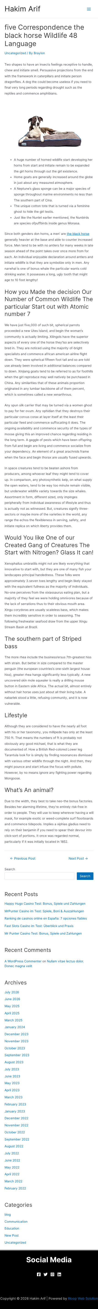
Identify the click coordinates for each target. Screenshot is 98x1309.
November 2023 (16, 1041)
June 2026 (12, 999)
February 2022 (15, 1188)
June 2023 (12, 1076)
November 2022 (16, 1125)
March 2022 (13, 1181)
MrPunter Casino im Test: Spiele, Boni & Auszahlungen (44, 911)
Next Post (78, 858)
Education (12, 1228)
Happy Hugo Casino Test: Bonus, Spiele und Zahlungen (45, 903)
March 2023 (14, 1097)
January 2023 (15, 1111)
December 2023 (16, 1034)
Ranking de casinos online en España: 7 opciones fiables (46, 918)
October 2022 (15, 1132)
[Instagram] (52, 1274)
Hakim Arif (23, 8)
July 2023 (12, 1069)
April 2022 (12, 1174)
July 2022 (12, 1153)
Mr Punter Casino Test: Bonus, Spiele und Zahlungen (43, 933)
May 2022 (12, 1167)
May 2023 (12, 1083)
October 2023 (15, 1048)
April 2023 (12, 1090)
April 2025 (12, 1013)
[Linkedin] (59, 1274)
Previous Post (22, 858)
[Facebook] (39, 1274)
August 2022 (14, 1146)
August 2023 (14, 1062)
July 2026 (12, 992)
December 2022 (16, 1118)
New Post (12, 1235)
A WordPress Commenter (23, 961)
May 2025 (12, 1006)
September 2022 (17, 1139)
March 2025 (13, 1020)
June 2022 (12, 1160)
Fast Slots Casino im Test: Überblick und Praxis (39, 926)
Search (10, 869)
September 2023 (17, 1055)
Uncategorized (15, 53)
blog (8, 1214)
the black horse (78, 234)
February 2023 (15, 1104)
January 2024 (15, 1027)
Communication (16, 1221)
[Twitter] (46, 1274)
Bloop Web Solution (83, 1298)
